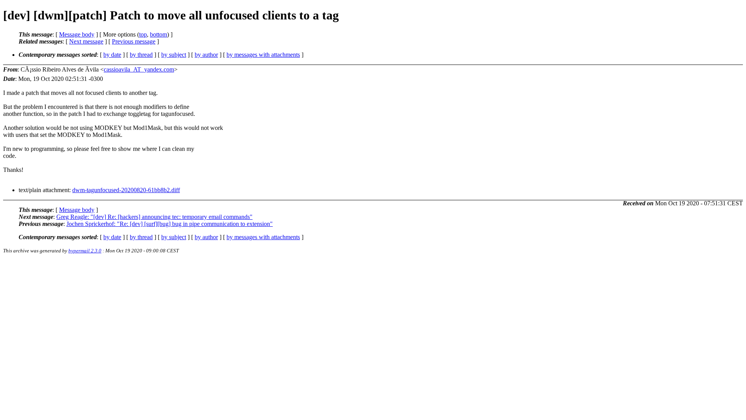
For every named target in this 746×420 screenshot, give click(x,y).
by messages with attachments (263, 54)
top (143, 34)
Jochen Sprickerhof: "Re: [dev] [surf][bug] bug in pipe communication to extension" (169, 223)
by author (206, 54)
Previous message (133, 41)
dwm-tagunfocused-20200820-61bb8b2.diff (126, 190)
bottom (158, 34)
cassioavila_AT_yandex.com (139, 69)
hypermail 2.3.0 (84, 251)
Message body (76, 34)
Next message (86, 41)
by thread (141, 54)
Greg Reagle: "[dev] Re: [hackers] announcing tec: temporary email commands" (154, 217)
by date (112, 54)
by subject (173, 54)
